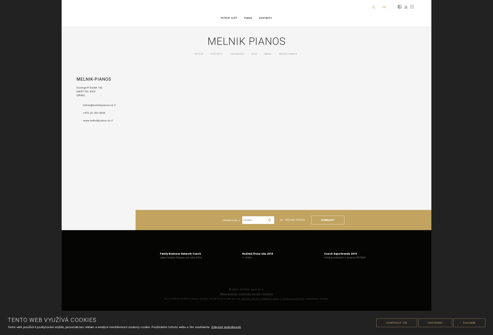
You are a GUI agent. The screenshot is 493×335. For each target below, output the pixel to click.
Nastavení (435, 322)
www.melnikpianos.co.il (98, 120)
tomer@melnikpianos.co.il (99, 105)
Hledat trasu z (232, 220)
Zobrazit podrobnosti (226, 327)
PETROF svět (229, 18)
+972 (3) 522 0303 (94, 112)
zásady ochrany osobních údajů (260, 298)
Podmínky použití (250, 293)
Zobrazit (328, 220)
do (293, 219)
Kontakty (265, 18)
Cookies (268, 293)
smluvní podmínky (293, 298)
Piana (248, 18)
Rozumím (469, 322)
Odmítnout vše (396, 322)
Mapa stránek (228, 293)
